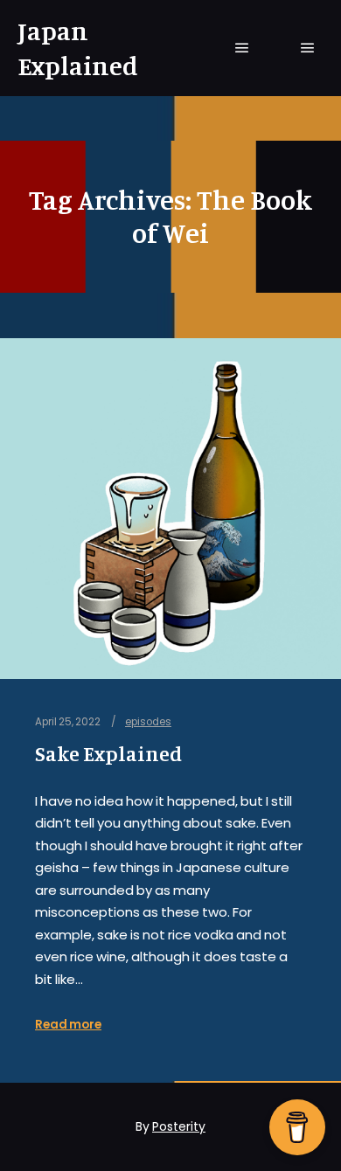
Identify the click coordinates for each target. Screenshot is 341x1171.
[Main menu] (242, 48)
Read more (68, 1024)
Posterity (178, 1126)
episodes (148, 722)
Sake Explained (108, 753)
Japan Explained (77, 48)
